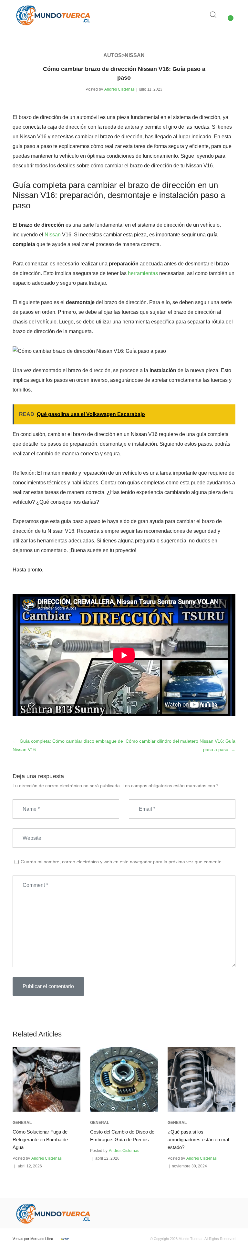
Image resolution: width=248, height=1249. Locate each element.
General (22, 1122)
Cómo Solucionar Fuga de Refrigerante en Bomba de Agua (40, 1139)
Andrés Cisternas (119, 89)
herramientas (143, 273)
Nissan (53, 234)
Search (213, 15)
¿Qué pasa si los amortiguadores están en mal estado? (198, 1139)
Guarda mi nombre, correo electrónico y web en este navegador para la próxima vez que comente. (122, 861)
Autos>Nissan (124, 55)
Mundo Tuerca (190, 1239)
